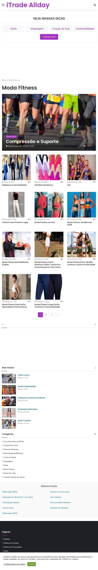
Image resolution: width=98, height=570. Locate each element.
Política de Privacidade (12, 547)
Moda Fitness (8, 469)
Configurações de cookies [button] (15, 564)
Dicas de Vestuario (11, 449)
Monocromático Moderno (60, 502)
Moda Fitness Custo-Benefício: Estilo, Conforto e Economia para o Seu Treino (48, 264)
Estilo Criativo (24, 420)
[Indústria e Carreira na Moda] (9, 401)
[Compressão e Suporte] (49, 122)
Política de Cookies (11, 543)
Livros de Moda (9, 457)
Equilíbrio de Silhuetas (59, 508)
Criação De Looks (10, 445)
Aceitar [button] (31, 564)
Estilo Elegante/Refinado (13, 453)
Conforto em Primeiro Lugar (15, 222)
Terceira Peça (8, 508)
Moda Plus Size (9, 473)
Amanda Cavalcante (15, 146)
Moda (13, 28)
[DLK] (81, 167)
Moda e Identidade (27, 386)
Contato (6, 539)
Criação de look (61, 28)
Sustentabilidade (85, 28)
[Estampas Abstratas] (9, 412)
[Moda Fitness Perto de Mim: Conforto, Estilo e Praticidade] (81, 244)
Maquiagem (37, 28)
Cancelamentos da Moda (13, 441)
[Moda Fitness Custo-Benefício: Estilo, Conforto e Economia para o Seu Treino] (49, 244)
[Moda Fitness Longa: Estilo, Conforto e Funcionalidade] (49, 287)
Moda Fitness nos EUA (45, 222)
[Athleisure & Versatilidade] (16, 167)
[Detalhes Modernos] (49, 167)
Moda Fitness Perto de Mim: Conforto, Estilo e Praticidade (81, 263)
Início (5, 80)
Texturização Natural (11, 502)
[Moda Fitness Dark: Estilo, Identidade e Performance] (16, 287)
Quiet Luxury (23, 375)
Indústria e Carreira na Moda (31, 398)
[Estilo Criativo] (9, 424)
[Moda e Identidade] (9, 390)
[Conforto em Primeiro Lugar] (16, 205)
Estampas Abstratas (27, 409)
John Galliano (55, 497)
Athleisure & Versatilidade (14, 185)
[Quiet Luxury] (9, 378)
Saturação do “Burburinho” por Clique (18, 497)
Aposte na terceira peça (60, 492)
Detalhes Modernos (44, 185)
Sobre (5, 551)
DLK (69, 185)
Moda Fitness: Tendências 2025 (79, 223)
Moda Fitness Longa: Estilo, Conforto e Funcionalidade (47, 305)
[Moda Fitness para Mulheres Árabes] (16, 244)
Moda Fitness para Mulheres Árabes (15, 263)
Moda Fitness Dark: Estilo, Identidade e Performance (14, 305)
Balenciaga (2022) (10, 492)
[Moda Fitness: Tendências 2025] (81, 205)
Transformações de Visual (13, 477)
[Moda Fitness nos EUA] (49, 205)
